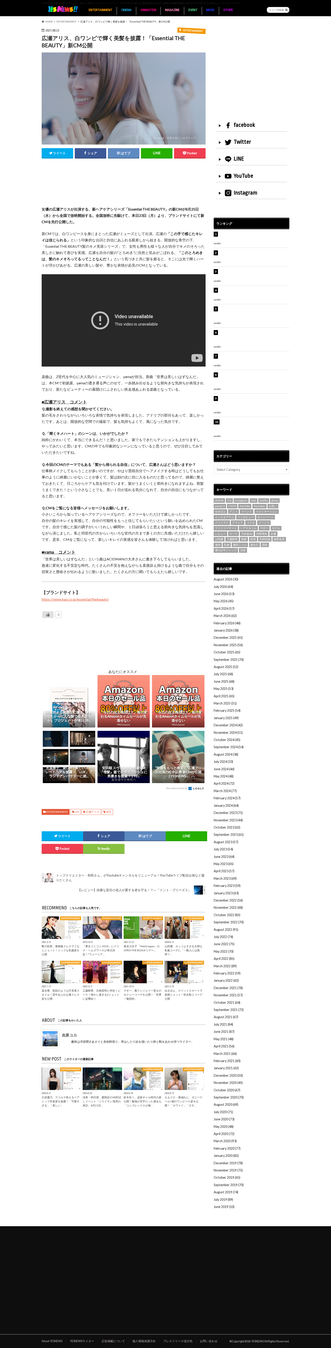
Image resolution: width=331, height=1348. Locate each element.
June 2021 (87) (224, 1031)
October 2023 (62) (227, 827)
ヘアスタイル (248, 528)
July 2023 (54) (223, 849)
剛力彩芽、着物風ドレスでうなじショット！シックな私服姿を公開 (60, 950)
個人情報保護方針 (144, 1341)
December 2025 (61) (228, 637)
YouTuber (259, 506)
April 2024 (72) (224, 783)
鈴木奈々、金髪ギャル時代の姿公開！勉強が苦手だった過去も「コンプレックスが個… (142, 1101)
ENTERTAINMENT (100, 10)
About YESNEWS (52, 1341)
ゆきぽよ (220, 511)
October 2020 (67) (227, 1090)
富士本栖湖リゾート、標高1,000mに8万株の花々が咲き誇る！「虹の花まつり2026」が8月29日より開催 (254, 337)
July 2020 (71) (223, 1112)
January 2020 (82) (226, 1156)
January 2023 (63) (226, 893)
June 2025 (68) (224, 681)
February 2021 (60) (227, 1061)
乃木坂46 (246, 533)
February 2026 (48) (227, 623)
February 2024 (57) (227, 798)
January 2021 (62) (226, 1068)
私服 (226, 544)
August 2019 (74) (226, 1192)
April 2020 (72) (224, 1134)
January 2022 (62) (226, 980)
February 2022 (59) (227, 973)
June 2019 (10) (224, 1207)
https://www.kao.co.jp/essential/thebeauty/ (75, 599)
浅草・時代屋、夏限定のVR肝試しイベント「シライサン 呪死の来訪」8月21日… (102, 1101)
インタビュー (246, 517)
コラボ (251, 522)
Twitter (242, 142)
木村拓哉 (264, 539)
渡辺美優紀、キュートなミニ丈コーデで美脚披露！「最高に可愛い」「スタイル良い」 (253, 358)
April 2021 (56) (224, 1046)
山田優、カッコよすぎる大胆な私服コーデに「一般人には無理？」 (183, 950)
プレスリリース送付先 (178, 1341)
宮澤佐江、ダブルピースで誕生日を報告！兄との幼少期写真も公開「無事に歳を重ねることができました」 (253, 403)
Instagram (245, 193)
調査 (265, 544)
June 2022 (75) (224, 944)
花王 (108, 811)
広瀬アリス (92, 811)
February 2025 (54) (227, 710)
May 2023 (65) (224, 864)
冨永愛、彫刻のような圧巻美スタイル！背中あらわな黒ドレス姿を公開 (60, 994)
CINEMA (126, 10)
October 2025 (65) (227, 652)
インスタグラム (224, 517)
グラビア (237, 522)
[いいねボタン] (48, 614)
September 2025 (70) (229, 660)
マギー (264, 528)
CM (77, 811)
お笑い (273, 506)
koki (253, 500)
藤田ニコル (240, 544)
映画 (253, 539)
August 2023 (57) (226, 842)
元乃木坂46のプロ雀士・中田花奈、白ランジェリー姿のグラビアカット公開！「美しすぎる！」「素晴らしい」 (253, 426)
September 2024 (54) (229, 747)
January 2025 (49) (226, 718)
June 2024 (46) (224, 769)
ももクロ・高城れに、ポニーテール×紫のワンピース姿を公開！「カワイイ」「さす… (183, 1101)
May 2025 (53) (224, 689)
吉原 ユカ (69, 1035)
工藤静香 (232, 539)
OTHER (228, 10)
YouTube (243, 176)
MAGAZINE (172, 10)
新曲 (244, 539)
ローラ (233, 533)
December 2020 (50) (228, 1075)
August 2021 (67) (226, 1017)
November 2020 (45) (228, 1083)
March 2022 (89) (225, 966)
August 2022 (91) (226, 929)
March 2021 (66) (225, 1054)
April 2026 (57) (224, 608)
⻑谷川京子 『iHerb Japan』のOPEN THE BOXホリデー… (142, 948)
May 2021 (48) (224, 1039)
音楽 (243, 550)
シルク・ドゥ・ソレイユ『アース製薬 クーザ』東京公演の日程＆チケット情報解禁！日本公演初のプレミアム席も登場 (253, 379)
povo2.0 (220, 506)
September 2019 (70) (229, 1185)
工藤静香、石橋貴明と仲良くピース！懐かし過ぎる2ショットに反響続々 (101, 994)
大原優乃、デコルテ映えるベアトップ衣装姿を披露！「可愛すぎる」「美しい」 (60, 1101)
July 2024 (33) (223, 761)
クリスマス (222, 522)
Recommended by (177, 788)
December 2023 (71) (228, 813)
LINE (239, 159)
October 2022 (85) (227, 915)
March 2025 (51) (225, 703)
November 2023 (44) (228, 820)
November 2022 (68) (228, 907)
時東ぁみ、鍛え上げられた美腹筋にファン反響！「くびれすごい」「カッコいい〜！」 (251, 292)
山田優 (219, 539)
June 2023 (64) (224, 857)
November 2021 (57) (228, 995)
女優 (273, 533)
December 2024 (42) (228, 725)
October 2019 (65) (227, 1177)
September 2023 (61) (229, 834)
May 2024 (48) (224, 776)
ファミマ (263, 522)
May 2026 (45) (224, 601)
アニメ (233, 511)
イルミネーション (266, 511)
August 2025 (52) (226, 667)
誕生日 (254, 544)
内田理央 (261, 533)
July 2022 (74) (223, 937)
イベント (246, 511)
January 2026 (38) (226, 630)
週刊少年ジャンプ (226, 550)
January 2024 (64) (226, 805)
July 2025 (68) (223, 674)
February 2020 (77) (227, 1148)
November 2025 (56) (228, 645)
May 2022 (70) (224, 951)
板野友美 (279, 539)
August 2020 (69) (226, 1104)
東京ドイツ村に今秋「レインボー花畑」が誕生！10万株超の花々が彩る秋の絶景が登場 (251, 274)
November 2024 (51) (228, 732)
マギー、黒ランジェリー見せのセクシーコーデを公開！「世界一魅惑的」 (142, 994)
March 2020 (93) (225, 1141)
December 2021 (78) (228, 988)
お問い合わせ (209, 1341)
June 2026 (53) (224, 594)
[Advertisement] (124, 187)
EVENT (192, 10)
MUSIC (210, 10)
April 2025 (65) (224, 696)
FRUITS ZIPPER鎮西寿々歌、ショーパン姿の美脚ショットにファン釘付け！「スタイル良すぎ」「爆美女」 (254, 313)
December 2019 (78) (228, 1163)
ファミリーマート (226, 528)
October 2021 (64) (227, 1002)
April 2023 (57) (224, 871)
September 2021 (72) (229, 1010)
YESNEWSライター (82, 1341)
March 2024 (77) (225, 791)
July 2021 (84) (223, 1024)
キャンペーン (265, 517)
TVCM (232, 506)
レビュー (220, 533)
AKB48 (219, 500)
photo (274, 500)
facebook (244, 125)
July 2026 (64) (223, 587)
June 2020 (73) (224, 1119)
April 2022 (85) (224, 959)
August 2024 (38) (226, 754)
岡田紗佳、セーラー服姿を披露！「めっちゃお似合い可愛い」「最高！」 (253, 236)
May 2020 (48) (224, 1126)
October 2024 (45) (227, 740)
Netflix (264, 500)
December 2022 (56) (228, 900)
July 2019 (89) (223, 1199)
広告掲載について (113, 1341)
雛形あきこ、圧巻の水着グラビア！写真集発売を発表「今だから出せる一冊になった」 (253, 255)
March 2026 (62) (225, 616)
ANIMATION (148, 10)
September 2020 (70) (229, 1097)
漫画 (217, 544)
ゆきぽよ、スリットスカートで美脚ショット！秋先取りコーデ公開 (183, 994)
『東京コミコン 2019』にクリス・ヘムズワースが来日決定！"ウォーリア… (101, 950)
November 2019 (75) (228, 1170)
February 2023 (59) (227, 886)
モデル (276, 528)
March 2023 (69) (225, 878)
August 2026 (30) (226, 579)
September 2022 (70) (229, 922)
